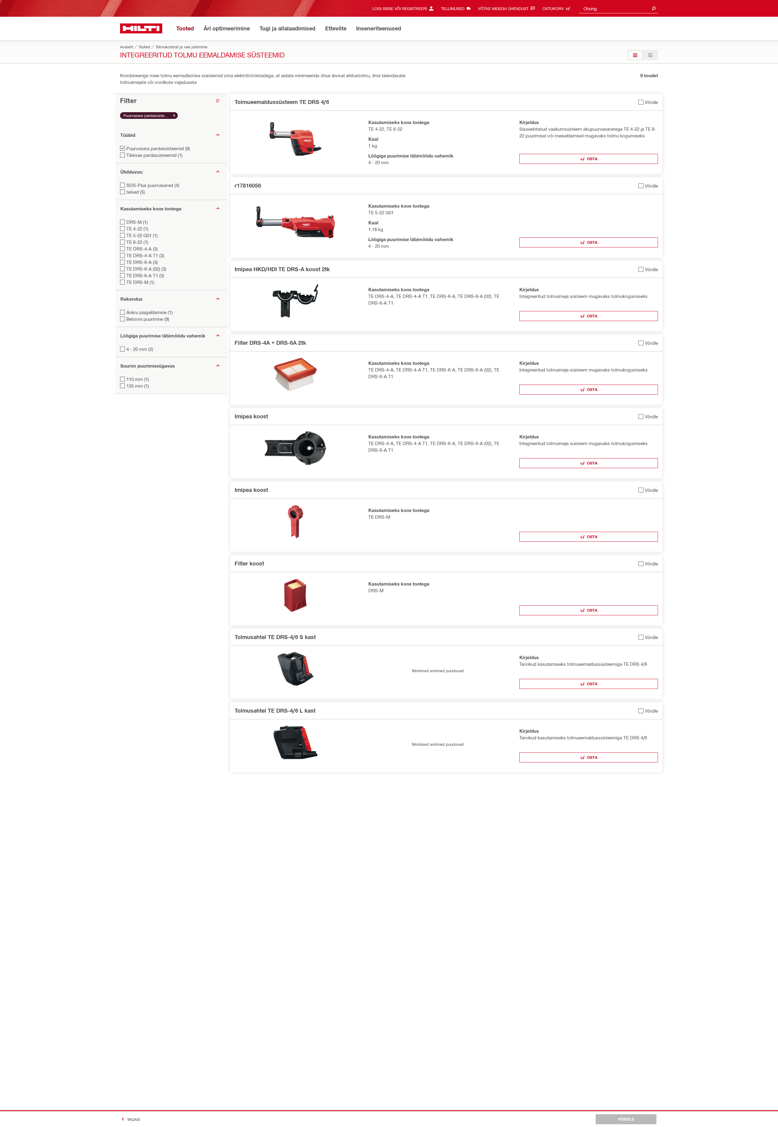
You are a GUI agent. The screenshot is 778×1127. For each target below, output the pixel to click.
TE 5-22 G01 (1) (142, 235)
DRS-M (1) (137, 222)
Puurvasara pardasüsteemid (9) (158, 148)
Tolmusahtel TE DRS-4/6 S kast (275, 637)
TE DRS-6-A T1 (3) (145, 275)
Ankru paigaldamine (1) (149, 312)
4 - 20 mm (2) (139, 349)
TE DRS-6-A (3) (142, 262)
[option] (635, 55)
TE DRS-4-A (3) (142, 248)
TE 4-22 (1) (137, 228)
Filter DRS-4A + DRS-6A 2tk (270, 342)
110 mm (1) (137, 379)
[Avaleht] (141, 28)
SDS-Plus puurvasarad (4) (152, 185)
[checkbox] (648, 102)
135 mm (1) (137, 386)
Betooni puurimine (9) (147, 319)
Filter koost (249, 563)
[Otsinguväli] (653, 8)
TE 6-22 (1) (137, 242)
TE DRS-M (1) (140, 282)
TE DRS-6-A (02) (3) (146, 268)
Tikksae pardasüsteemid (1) (154, 155)
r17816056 (248, 185)
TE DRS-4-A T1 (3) (145, 255)
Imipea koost (251, 416)
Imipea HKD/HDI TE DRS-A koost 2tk (282, 269)
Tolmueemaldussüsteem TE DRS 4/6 (282, 102)
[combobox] (618, 8)
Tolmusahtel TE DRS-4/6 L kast (275, 710)
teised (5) (135, 192)
